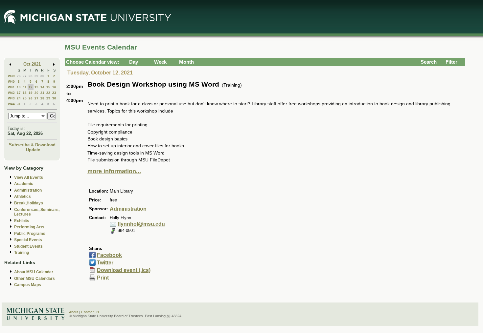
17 (19, 92)
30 (42, 76)
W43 (11, 98)
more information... (114, 171)
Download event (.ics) (123, 270)
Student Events (28, 246)
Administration (28, 190)
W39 (11, 76)
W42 (11, 92)
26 (19, 76)
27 (25, 76)
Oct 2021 (32, 64)
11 (25, 87)
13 (36, 87)
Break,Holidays (28, 203)
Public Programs (29, 233)
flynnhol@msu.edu (141, 224)
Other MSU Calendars (34, 278)
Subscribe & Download (32, 144)
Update (33, 149)
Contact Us (90, 312)
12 (31, 87)
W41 (11, 87)
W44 (11, 104)
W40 (11, 81)
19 (31, 92)
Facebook (109, 255)
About (73, 312)
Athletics (22, 196)
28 (31, 76)
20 (36, 92)
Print (103, 278)
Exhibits (21, 221)
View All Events (28, 177)
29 (36, 76)
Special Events (28, 240)
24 (19, 98)
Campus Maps (27, 284)
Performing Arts (29, 227)
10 (19, 87)
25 (25, 98)
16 (54, 87)
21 (42, 92)
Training (21, 252)
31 (19, 104)
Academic (23, 183)
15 (48, 87)
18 (25, 92)
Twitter (105, 262)
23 (54, 92)
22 (48, 92)
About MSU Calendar (33, 272)
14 (42, 87)
